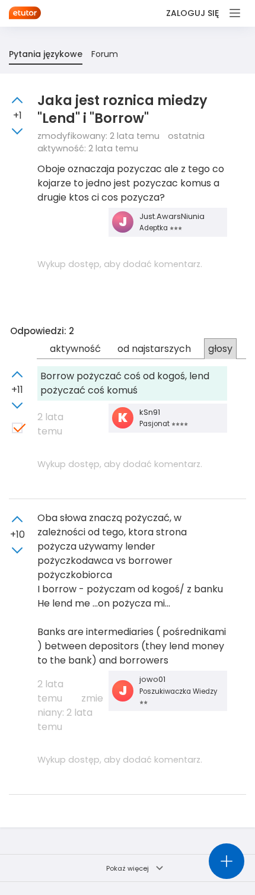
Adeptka (154, 228)
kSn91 (149, 412)
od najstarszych (154, 349)
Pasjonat (155, 424)
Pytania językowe (45, 54)
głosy (220, 349)
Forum (104, 54)
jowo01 (152, 679)
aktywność (75, 349)
